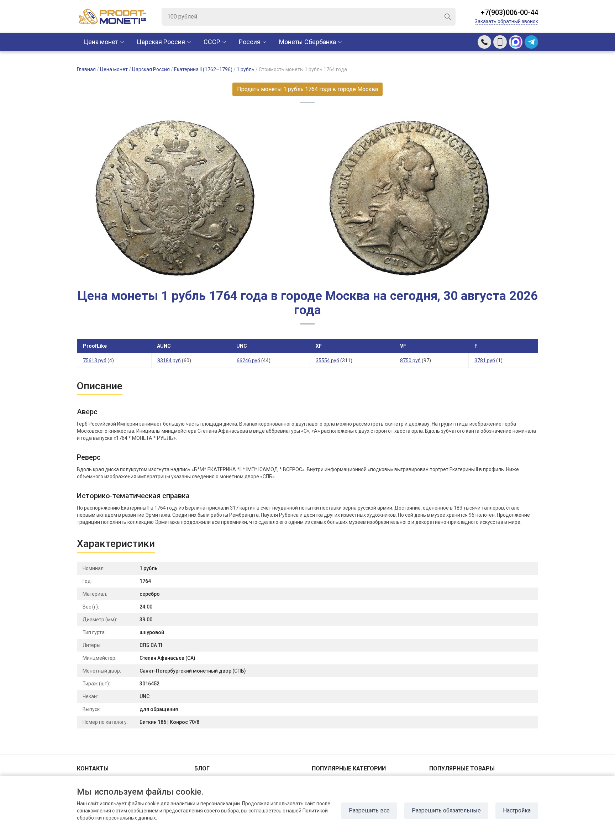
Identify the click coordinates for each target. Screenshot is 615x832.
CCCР (212, 42)
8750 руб (410, 360)
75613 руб (94, 360)
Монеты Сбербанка (307, 42)
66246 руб (248, 360)
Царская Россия (161, 42)
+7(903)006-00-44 (509, 12)
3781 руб (484, 360)
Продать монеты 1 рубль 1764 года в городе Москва (307, 89)
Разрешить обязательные (446, 810)
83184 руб (169, 360)
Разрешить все (369, 810)
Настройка (517, 810)
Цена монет (100, 42)
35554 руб (327, 360)
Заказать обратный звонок (506, 21)
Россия (250, 42)
